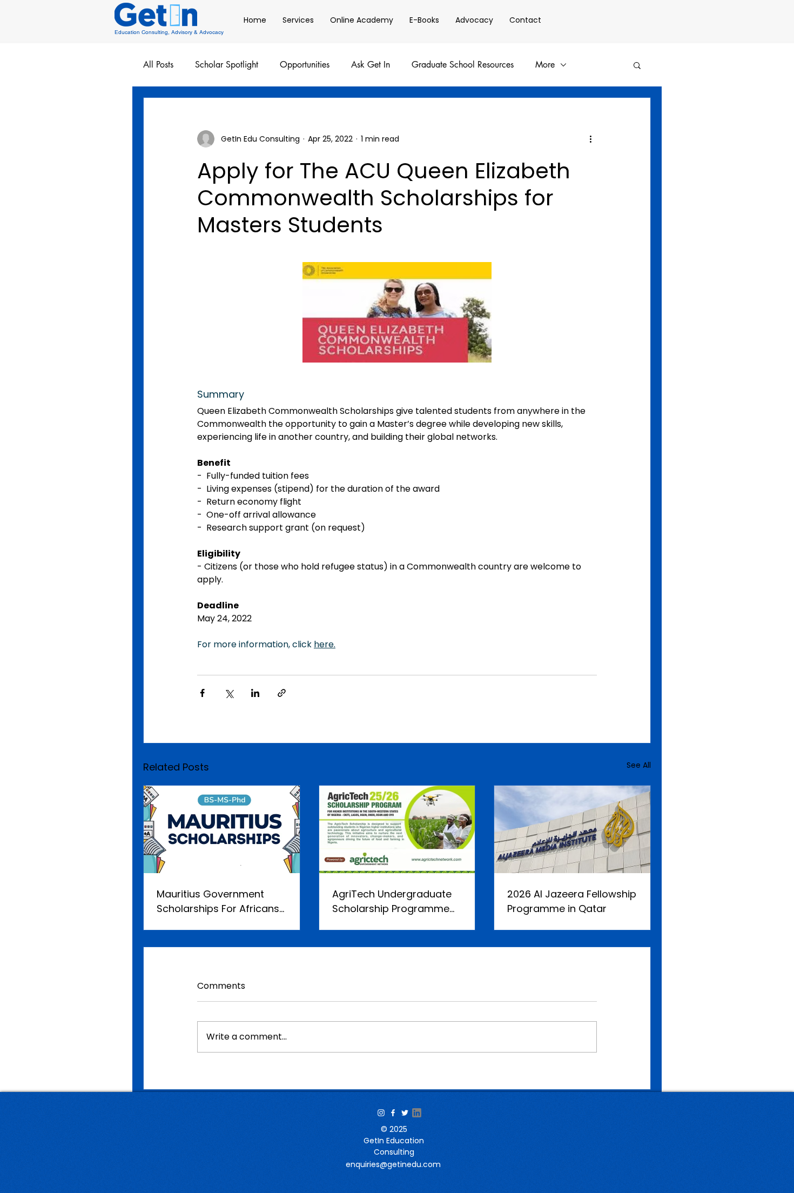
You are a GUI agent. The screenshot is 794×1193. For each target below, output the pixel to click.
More (545, 64)
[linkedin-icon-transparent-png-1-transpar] (416, 1112)
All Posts (158, 64)
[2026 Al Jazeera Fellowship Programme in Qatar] (572, 829)
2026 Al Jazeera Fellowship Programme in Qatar (571, 901)
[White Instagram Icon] (381, 1112)
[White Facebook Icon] (393, 1112)
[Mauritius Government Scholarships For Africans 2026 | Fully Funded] (222, 829)
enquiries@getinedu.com (393, 1164)
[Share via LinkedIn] (255, 693)
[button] (637, 65)
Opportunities (304, 64)
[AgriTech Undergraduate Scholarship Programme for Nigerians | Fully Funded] (397, 829)
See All (639, 765)
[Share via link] (282, 693)
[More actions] (590, 138)
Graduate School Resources (463, 64)
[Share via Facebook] (202, 693)
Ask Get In (370, 64)
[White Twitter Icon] (404, 1112)
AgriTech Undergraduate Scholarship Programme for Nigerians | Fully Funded (396, 901)
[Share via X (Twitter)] (229, 693)
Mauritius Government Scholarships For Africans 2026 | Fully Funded (218, 901)
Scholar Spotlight (226, 64)
